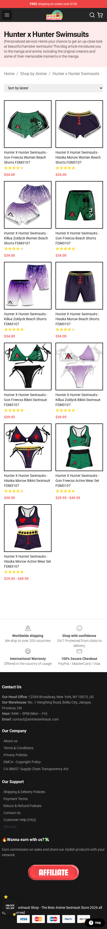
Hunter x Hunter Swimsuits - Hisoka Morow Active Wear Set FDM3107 (27, 561)
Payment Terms (15, 799)
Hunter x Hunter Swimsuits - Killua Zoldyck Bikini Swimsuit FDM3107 (78, 400)
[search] (92, 15)
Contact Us (12, 813)
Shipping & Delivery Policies (24, 792)
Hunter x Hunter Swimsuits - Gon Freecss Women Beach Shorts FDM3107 (26, 157)
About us (10, 741)
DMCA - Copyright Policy (22, 762)
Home (9, 73)
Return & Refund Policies (22, 806)
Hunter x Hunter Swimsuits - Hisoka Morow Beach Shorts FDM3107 (77, 319)
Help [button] (98, 923)
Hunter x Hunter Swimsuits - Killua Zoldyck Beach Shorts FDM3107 (26, 319)
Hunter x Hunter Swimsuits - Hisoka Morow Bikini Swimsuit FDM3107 (27, 481)
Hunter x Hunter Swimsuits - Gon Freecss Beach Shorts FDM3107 (77, 238)
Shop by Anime (33, 73)
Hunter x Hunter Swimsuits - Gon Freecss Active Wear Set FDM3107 (77, 481)
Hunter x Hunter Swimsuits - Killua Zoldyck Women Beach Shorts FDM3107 (26, 238)
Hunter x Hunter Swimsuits (76, 73)
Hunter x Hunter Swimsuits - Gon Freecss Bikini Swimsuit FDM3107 (26, 400)
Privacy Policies (15, 755)
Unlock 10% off (10, 907)
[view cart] (100, 15)
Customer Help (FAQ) (19, 820)
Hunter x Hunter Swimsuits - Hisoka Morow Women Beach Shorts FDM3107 (78, 157)
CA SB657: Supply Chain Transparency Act (35, 769)
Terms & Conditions (18, 748)
